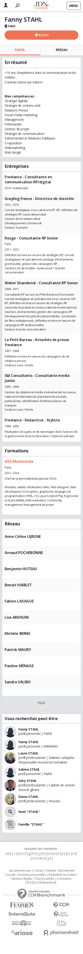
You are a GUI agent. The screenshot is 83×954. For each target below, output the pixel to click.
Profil (20, 50)
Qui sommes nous (20, 870)
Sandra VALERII (17, 681)
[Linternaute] (22, 914)
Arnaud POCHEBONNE (24, 552)
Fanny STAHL (28, 729)
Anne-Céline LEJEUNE (23, 536)
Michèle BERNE (17, 633)
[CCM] (61, 905)
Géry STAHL (27, 780)
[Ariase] (22, 932)
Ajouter (43, 35)
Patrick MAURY (18, 649)
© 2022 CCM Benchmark (41, 882)
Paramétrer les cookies (62, 874)
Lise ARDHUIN (17, 617)
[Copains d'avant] (22, 923)
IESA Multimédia (19, 461)
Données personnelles (32, 874)
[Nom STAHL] (10, 812)
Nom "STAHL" (29, 811)
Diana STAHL (28, 796)
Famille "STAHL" (31, 824)
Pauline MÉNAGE (19, 665)
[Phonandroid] (61, 933)
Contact (38, 870)
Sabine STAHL (29, 769)
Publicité (51, 870)
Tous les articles (44, 878)
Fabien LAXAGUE (19, 601)
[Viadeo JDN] (61, 923)
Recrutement (66, 870)
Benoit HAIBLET (18, 585)
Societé (11, 874)
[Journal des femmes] (22, 905)
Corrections (64, 878)
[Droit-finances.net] (61, 914)
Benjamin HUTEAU (21, 568)
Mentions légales (22, 878)
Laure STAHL (28, 753)
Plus (41, 702)
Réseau (61, 50)
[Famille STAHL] (10, 824)
